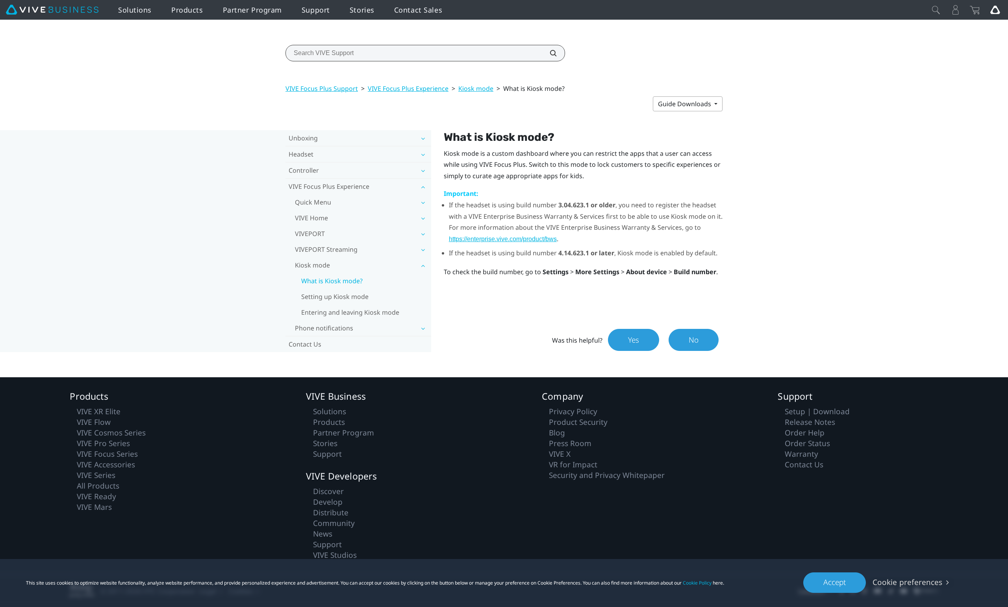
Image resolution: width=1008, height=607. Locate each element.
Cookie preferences (907, 582)
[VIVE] (52, 10)
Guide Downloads (685, 104)
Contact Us (305, 344)
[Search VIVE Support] (549, 53)
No (694, 340)
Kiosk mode (475, 88)
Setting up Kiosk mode (335, 296)
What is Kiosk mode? (332, 281)
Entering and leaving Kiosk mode (350, 312)
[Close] (936, 10)
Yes (633, 340)
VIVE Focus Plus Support (321, 88)
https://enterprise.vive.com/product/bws (503, 239)
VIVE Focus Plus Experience (408, 88)
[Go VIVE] (995, 10)
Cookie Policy (697, 582)
